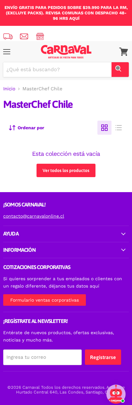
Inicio (9, 89)
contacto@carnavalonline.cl (33, 216)
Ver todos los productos (66, 170)
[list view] (118, 128)
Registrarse (103, 357)
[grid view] (104, 128)
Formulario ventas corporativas (44, 300)
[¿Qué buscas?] (120, 69)
